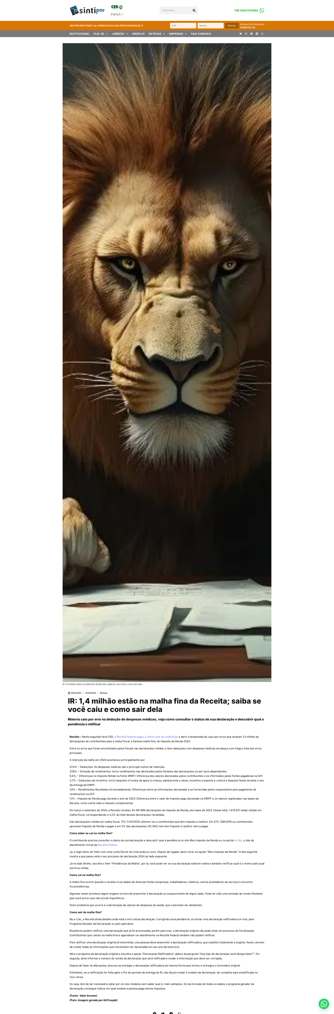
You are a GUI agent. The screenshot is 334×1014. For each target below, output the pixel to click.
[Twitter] (240, 34)
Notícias (155, 33)
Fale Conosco (201, 33)
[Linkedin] (257, 34)
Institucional (80, 33)
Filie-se (98, 33)
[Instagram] (246, 34)
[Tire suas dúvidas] (261, 10)
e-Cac (238, 840)
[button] (324, 1004)
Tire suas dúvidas (246, 10)
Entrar (232, 25)
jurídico (118, 33)
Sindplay (138, 33)
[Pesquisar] (194, 10)
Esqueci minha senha (252, 24)
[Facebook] (251, 34)
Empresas (176, 33)
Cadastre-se (247, 27)
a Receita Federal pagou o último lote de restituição (146, 736)
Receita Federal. (108, 845)
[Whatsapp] (262, 34)
